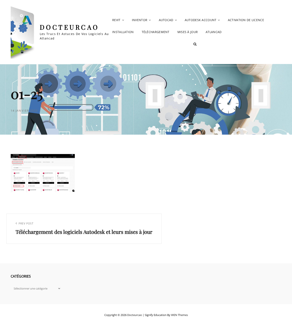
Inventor (139, 20)
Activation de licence (246, 20)
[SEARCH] (195, 44)
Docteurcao (69, 27)
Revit (116, 20)
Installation (123, 32)
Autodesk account (201, 20)
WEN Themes (179, 315)
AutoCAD (166, 20)
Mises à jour (187, 32)
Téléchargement (156, 32)
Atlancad (213, 32)
